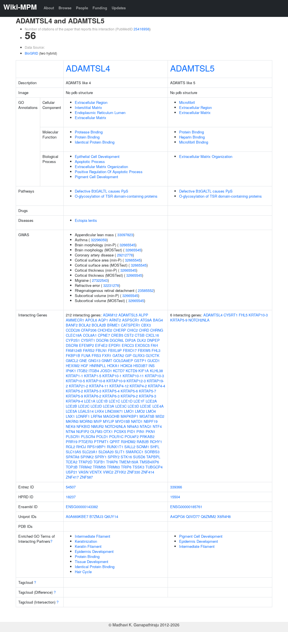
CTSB (140, 335)
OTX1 (108, 431)
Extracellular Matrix (90, 117)
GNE (83, 360)
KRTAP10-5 (75, 380)
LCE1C (114, 401)
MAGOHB (111, 416)
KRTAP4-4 (156, 385)
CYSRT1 (88, 340)
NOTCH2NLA (115, 426)
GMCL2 (72, 360)
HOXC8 (126, 365)
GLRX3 (139, 355)
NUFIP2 (82, 431)
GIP (128, 355)
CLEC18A (74, 335)
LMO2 (140, 411)
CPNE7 (104, 335)
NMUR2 (97, 426)
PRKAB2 (147, 436)
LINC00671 (114, 411)
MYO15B (122, 421)
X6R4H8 (224, 516)
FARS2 (88, 350)
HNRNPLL (97, 365)
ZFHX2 (120, 472)
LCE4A (158, 406)
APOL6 (91, 320)
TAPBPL (153, 456)
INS (151, 365)
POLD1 (102, 436)
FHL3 (156, 350)
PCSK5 (120, 431)
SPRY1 (101, 456)
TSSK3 (138, 467)
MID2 (160, 416)
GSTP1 (140, 360)
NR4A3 (133, 426)
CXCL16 (152, 335)
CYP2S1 (73, 340)
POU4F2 (132, 436)
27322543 (100, 280)
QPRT (115, 441)
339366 (176, 487)
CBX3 (146, 325)
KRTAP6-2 (92, 396)
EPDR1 (115, 345)
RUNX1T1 (115, 446)
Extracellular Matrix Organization (101, 166)
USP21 (71, 472)
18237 (71, 496)
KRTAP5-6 (129, 391)
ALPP (143, 315)
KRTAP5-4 (111, 391)
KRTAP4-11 (98, 385)
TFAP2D (85, 461)
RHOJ (81, 446)
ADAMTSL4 (88, 68)
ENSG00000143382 (82, 506)
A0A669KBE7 (77, 516)
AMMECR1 (75, 320)
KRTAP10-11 (133, 375)
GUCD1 (153, 360)
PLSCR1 (73, 436)
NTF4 (157, 426)
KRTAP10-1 (112, 375)
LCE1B (102, 401)
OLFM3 (96, 431)
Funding (100, 7)
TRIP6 (126, 467)
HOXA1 (113, 365)
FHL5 (243, 315)
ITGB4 (94, 370)
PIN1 (140, 431)
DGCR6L (117, 340)
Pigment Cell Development (96, 176)
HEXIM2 (73, 365)
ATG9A (146, 320)
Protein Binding (87, 137)
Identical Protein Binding (94, 142)
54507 (71, 487)
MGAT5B (147, 416)
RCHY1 (156, 441)
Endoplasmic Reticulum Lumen (100, 112)
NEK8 (70, 426)
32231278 (111, 285)
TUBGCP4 (154, 467)
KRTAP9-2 (129, 396)
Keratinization (86, 541)
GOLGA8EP (123, 360)
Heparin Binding (192, 137)
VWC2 (108, 472)
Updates (119, 7)
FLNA (86, 355)
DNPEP (153, 340)
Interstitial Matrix (88, 107)
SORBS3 (152, 451)
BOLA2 (85, 325)
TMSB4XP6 (149, 461)
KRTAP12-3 (136, 380)
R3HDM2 (128, 441)
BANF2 (72, 325)
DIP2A (130, 340)
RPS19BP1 (96, 446)
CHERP (119, 330)
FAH (154, 345)
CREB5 (117, 335)
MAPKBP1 (129, 416)
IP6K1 (71, 370)
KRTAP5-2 (74, 391)
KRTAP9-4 (74, 401)
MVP (98, 421)
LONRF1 (83, 416)
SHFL (154, 446)
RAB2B (143, 441)
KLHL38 (156, 370)
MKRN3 (72, 421)
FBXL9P (115, 350)
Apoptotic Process (90, 161)
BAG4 (158, 320)
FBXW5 (144, 350)
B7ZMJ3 (96, 516)
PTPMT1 (101, 441)
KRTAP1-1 (74, 375)
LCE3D (133, 406)
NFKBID (83, 426)
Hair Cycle (83, 571)
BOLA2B (99, 325)
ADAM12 (110, 315)
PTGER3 (85, 441)
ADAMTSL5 (192, 68)
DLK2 (141, 340)
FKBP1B (73, 355)
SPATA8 (72, 456)
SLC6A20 (106, 451)
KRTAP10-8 (95, 380)
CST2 (129, 335)
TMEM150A (128, 461)
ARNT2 (115, 320)
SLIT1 (120, 451)
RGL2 (70, 446)
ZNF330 (133, 472)
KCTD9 (131, 370)
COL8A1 (90, 335)
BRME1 (113, 325)
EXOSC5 (142, 345)
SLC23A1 (89, 451)
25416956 (141, 28)
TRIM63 (113, 467)
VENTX (95, 472)
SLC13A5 (73, 451)
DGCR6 (102, 340)
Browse (64, 7)
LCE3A (108, 406)
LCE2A (151, 401)
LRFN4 (96, 416)
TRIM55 (99, 467)
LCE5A (71, 411)
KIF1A (143, 370)
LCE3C (121, 406)
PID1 (131, 431)
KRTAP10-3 (154, 375)
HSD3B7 (140, 365)
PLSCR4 (88, 436)
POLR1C (116, 436)
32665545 (127, 244)
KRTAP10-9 (115, 380)
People (82, 7)
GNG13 (94, 360)
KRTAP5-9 (74, 396)
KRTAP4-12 (119, 385)
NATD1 (137, 421)
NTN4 (70, 431)
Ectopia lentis (86, 220)
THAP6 (112, 461)
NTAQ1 (146, 426)
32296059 (99, 239)
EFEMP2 (86, 345)
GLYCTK (152, 355)
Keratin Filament (88, 546)
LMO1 (129, 411)
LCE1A (89, 401)
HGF (84, 365)
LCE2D (96, 406)
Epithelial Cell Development (97, 156)
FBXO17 (130, 350)
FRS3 (96, 355)
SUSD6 (139, 456)
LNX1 (70, 416)
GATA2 (118, 355)
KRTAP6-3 (111, 396)
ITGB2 (82, 370)
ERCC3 (128, 345)
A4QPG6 (177, 516)
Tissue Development (91, 561)
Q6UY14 (111, 516)
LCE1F (139, 401)
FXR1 (106, 355)
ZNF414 (147, 472)
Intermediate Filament (92, 536)
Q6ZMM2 (208, 516)
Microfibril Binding (193, 142)
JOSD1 (106, 370)
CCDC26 (73, 330)
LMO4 (151, 411)
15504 (175, 496)
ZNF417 (72, 477)
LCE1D (126, 401)
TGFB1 (99, 461)
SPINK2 (87, 456)
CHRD (144, 330)
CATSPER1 (130, 325)
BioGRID (31, 53)
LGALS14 (86, 411)
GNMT (107, 360)
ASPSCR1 (130, 320)
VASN (83, 472)
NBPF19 (151, 421)
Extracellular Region (91, 102)
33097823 (125, 234)
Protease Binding (89, 132)
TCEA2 (71, 461)
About (49, 7)
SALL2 (129, 446)
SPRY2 (114, 456)
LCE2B (71, 406)
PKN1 (150, 431)
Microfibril (187, 102)
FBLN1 (101, 350)
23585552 (146, 290)
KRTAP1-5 (92, 375)
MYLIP (108, 421)
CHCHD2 (105, 330)
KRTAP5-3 (92, 391)
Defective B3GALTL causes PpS (101, 191)
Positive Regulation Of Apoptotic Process (109, 171)
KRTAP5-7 (147, 391)
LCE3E (145, 406)
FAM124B (74, 350)
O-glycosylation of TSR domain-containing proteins (116, 196)
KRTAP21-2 (78, 385)
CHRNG (156, 330)
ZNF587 (86, 477)
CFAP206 (88, 330)
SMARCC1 (134, 451)
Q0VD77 (193, 516)
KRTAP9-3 (147, 396)
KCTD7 (119, 370)
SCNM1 (142, 446)
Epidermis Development (94, 551)
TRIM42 (85, 467)
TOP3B (72, 467)
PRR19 (71, 441)
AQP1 (103, 320)
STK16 (126, 456)
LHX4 (99, 411)
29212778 (125, 255)
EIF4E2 (101, 345)
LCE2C (83, 406)
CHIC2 (132, 330)
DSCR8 (72, 345)
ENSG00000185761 (186, 506)
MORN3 (86, 421)
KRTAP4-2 (138, 385)
